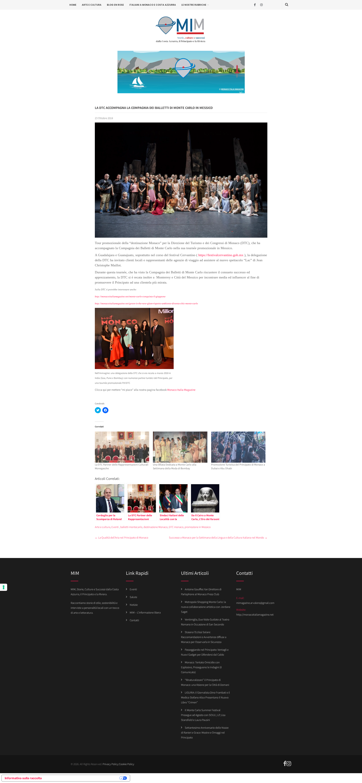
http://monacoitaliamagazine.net (255, 614)
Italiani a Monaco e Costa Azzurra (152, 4)
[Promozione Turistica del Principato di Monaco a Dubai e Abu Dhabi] (238, 447)
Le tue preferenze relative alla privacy (82, 778)
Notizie (134, 605)
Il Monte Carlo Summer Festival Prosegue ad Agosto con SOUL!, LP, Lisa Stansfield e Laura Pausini (203, 715)
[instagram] (261, 5)
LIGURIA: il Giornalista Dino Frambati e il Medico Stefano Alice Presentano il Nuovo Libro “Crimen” (205, 697)
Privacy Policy (110, 764)
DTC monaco (176, 527)
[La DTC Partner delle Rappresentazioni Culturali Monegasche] (122, 447)
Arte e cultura (91, 4)
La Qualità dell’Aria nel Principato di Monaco (121, 537)
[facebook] (255, 5)
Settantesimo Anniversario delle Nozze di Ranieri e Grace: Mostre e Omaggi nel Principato (205, 732)
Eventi (115, 527)
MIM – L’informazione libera (145, 612)
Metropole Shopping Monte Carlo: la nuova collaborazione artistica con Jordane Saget (205, 606)
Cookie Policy (126, 764)
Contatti (134, 620)
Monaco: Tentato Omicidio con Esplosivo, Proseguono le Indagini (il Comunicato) (201, 667)
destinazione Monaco (155, 527)
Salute (133, 597)
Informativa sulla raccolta (23, 778)
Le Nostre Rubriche (193, 4)
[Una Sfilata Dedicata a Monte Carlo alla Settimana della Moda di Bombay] (180, 447)
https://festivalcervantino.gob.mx (220, 255)
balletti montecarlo (131, 527)
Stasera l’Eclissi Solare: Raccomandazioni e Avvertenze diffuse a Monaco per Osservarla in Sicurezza (203, 637)
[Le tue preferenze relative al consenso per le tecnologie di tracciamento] (3, 587)
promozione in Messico (198, 527)
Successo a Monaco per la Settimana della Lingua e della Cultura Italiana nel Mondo (218, 537)
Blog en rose (115, 4)
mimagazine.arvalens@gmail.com (255, 603)
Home (72, 4)
